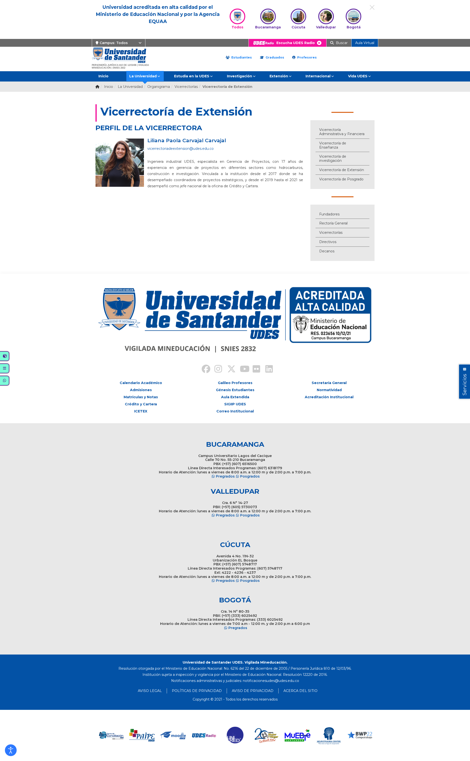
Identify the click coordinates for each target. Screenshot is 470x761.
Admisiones (141, 390)
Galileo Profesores (235, 383)
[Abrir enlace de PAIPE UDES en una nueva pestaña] (142, 735)
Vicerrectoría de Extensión (341, 170)
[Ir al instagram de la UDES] (216, 370)
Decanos (326, 251)
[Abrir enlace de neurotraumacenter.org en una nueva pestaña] (328, 735)
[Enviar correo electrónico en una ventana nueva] (271, 681)
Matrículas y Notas (141, 397)
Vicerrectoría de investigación (332, 158)
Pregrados (225, 476)
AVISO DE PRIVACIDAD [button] (252, 691)
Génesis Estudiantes (235, 390)
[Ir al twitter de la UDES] (228, 370)
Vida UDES (357, 76)
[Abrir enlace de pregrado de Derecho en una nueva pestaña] (111, 735)
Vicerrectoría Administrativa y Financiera (341, 132)
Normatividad (329, 390)
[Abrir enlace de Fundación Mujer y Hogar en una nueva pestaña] (266, 735)
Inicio (103, 76)
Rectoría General (333, 223)
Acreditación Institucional (329, 397)
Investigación (239, 76)
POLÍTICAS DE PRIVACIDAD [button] (197, 691)
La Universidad (143, 76)
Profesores (306, 57)
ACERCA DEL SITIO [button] (300, 691)
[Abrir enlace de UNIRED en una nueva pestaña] (235, 735)
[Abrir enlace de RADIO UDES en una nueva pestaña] (204, 735)
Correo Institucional (235, 411)
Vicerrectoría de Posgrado (341, 179)
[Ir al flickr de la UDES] (254, 370)
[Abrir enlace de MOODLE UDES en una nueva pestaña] (173, 735)
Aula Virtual (364, 43)
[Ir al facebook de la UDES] (203, 370)
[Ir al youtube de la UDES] (241, 370)
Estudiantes (241, 57)
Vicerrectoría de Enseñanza (332, 145)
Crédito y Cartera (141, 404)
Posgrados (250, 476)
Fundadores (329, 214)
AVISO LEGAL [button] (150, 691)
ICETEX (140, 411)
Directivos (327, 242)
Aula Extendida (235, 397)
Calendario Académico (141, 383)
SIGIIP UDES (235, 404)
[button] (11, 750)
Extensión (279, 76)
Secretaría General (329, 383)
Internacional (318, 76)
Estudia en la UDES (191, 76)
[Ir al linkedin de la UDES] (266, 370)
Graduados (274, 57)
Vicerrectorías (330, 232)
